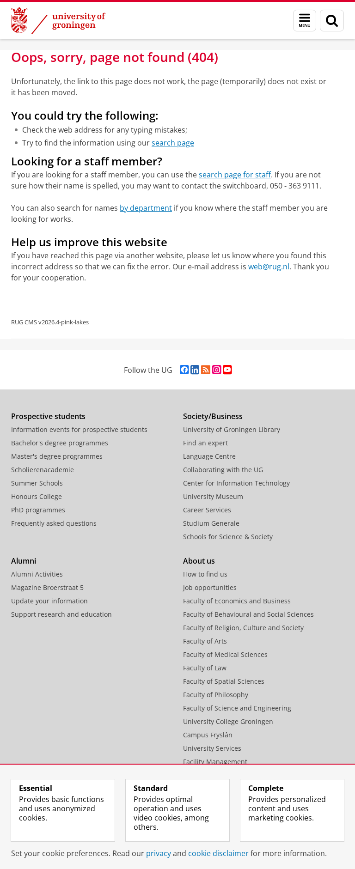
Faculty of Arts (205, 641)
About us (199, 560)
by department (146, 208)
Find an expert (205, 442)
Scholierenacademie (42, 469)
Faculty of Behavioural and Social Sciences (248, 614)
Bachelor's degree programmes (59, 442)
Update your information (49, 600)
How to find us (205, 574)
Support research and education (61, 614)
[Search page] (332, 20)
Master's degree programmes (57, 456)
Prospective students (48, 416)
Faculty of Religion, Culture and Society (243, 627)
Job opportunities (210, 587)
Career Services (207, 509)
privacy (158, 853)
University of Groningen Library (231, 429)
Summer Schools (37, 483)
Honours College (36, 496)
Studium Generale (211, 523)
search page (173, 142)
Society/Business (213, 416)
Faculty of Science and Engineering (237, 708)
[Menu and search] (304, 20)
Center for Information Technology (236, 483)
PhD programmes (38, 509)
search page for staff (235, 175)
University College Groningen (228, 721)
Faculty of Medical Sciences (225, 654)
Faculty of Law (204, 667)
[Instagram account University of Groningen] (216, 370)
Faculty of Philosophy (215, 694)
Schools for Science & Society (228, 536)
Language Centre (209, 456)
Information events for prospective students (79, 429)
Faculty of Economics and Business (237, 600)
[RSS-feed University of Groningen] (205, 370)
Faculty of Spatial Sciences (223, 681)
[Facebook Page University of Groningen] (184, 370)
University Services (212, 748)
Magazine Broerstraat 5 (47, 587)
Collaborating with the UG (223, 469)
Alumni (23, 560)
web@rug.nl (268, 266)
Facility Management (215, 761)
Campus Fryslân (208, 734)
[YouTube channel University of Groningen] (227, 370)
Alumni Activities (37, 574)
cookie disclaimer (218, 853)
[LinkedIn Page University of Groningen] (194, 370)
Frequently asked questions (54, 523)
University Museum (213, 496)
